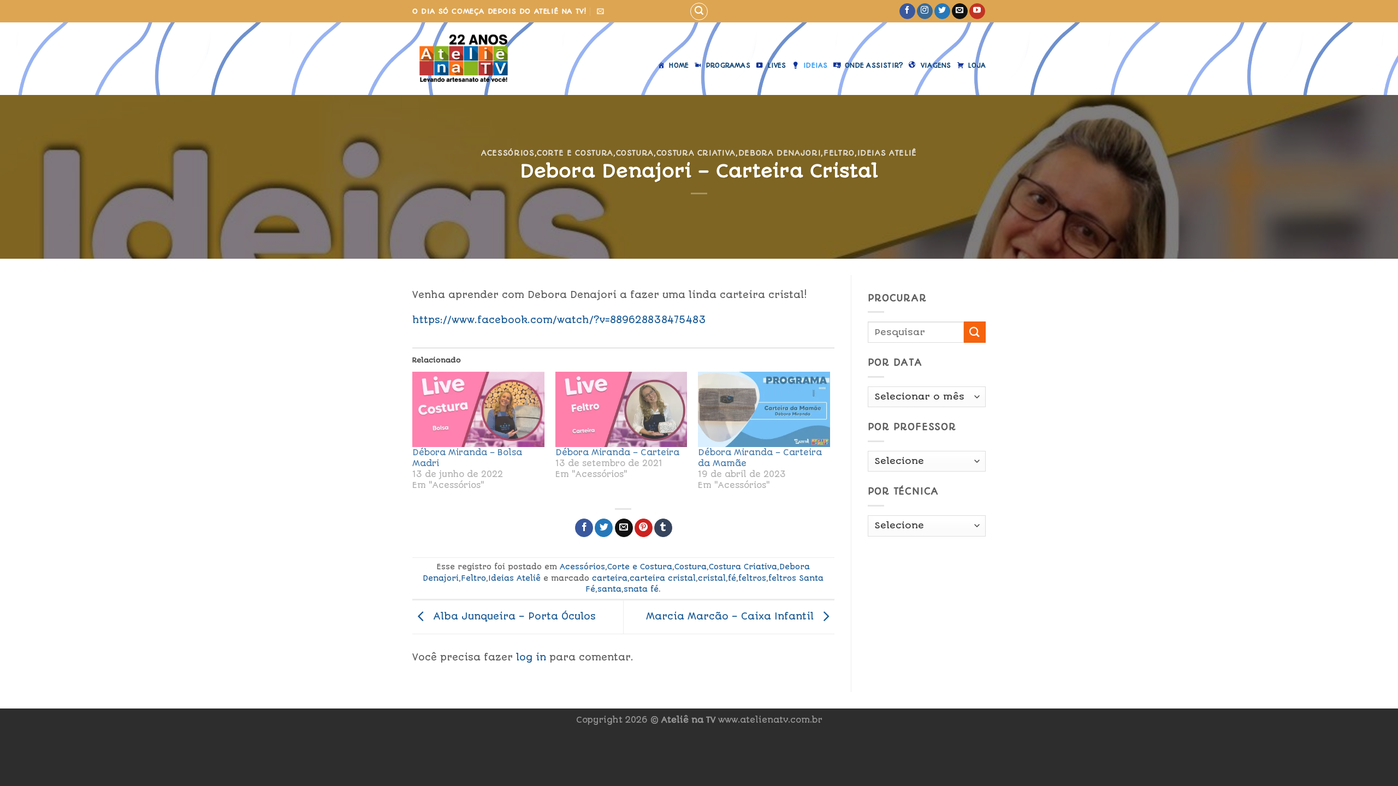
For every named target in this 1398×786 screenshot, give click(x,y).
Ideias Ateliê (887, 152)
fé (732, 578)
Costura (635, 152)
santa (609, 589)
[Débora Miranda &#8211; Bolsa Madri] (478, 409)
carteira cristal (663, 578)
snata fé (641, 589)
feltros (752, 578)
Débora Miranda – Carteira (617, 452)
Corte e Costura (575, 152)
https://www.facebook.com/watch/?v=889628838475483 (559, 319)
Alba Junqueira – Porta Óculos (513, 616)
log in (531, 657)
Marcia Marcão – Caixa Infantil (731, 616)
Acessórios (507, 152)
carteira (609, 578)
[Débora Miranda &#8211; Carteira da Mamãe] (764, 409)
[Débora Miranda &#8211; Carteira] (621, 409)
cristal (712, 578)
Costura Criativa (696, 152)
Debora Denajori (779, 152)
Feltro (839, 152)
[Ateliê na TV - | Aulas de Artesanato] (471, 58)
